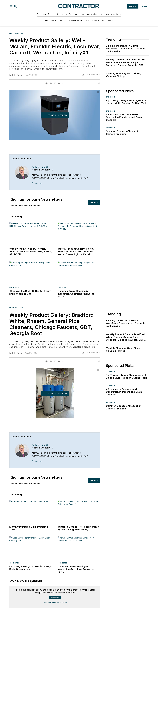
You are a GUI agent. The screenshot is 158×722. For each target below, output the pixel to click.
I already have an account (55, 602)
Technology (98, 21)
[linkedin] (51, 83)
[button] (11, 6)
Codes (63, 21)
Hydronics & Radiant (79, 21)
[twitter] (55, 83)
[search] (15, 6)
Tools (110, 21)
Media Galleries (16, 33)
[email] (63, 83)
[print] (99, 83)
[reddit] (59, 83)
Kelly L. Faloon (16, 75)
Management (50, 21)
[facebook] (46, 83)
